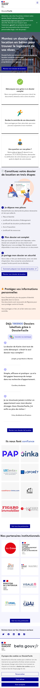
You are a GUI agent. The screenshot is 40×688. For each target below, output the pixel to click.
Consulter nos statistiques (23, 337)
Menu (37, 3)
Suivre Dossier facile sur (3, 634)
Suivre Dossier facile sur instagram (19, 634)
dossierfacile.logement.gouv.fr (12, 20)
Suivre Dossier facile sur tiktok (24, 634)
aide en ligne (16, 152)
